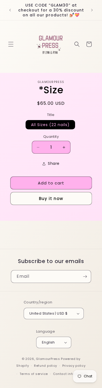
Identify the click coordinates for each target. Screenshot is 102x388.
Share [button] (54, 163)
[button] (11, 44)
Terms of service (34, 374)
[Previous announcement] (10, 10)
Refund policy (45, 365)
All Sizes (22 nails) (50, 124)
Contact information (70, 374)
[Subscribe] (85, 276)
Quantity (51, 136)
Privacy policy (74, 365)
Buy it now (51, 198)
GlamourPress (48, 359)
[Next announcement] (92, 10)
